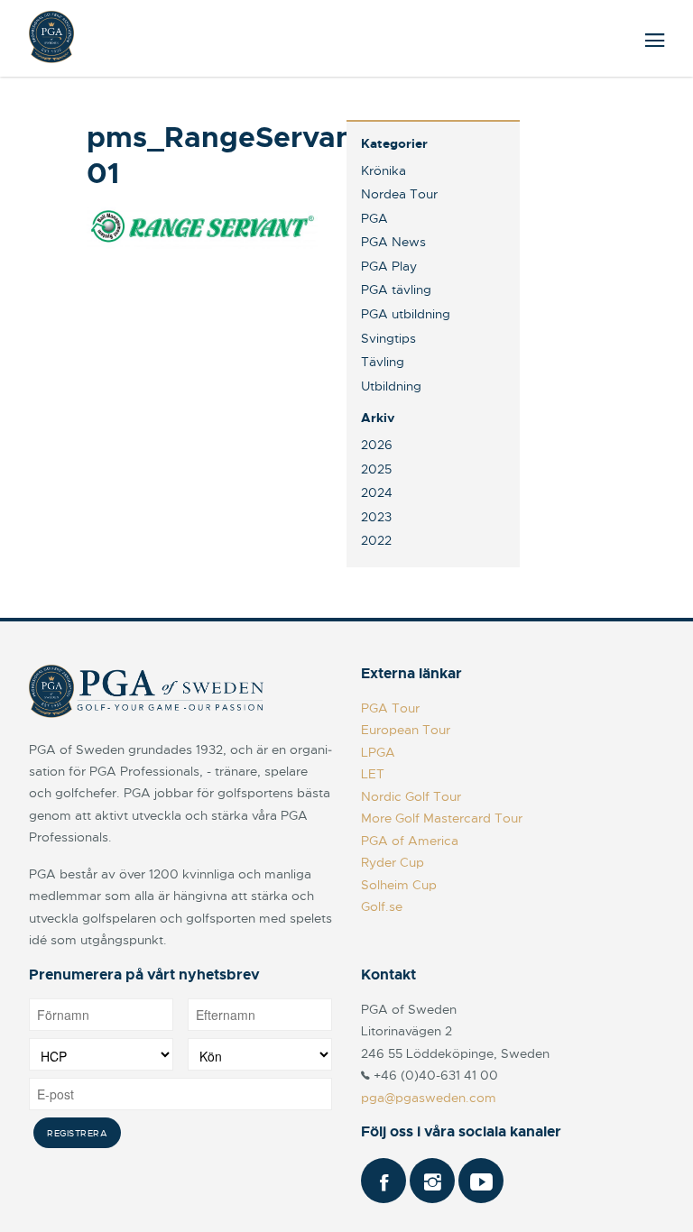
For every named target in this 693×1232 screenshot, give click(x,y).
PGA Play (389, 266)
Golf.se (381, 906)
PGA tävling (396, 289)
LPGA (378, 752)
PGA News (393, 242)
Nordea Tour (399, 194)
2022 (376, 540)
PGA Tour (390, 708)
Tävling (382, 362)
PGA (374, 218)
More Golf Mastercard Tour (441, 818)
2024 (377, 492)
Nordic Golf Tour (411, 796)
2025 (376, 469)
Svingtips (388, 338)
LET (372, 774)
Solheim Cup (399, 885)
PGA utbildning (405, 314)
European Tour (405, 730)
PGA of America (409, 840)
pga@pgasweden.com (428, 1097)
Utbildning (391, 386)
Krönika (383, 170)
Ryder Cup (392, 862)
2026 (377, 445)
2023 (376, 517)
